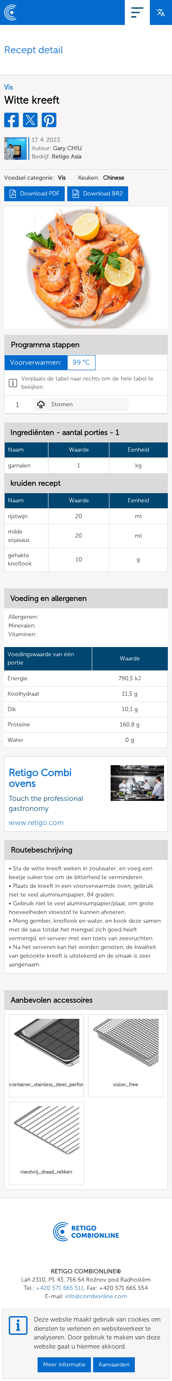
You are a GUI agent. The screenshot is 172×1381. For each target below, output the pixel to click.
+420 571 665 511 (60, 1288)
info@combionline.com (96, 1296)
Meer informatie (64, 1364)
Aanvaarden (114, 1364)
